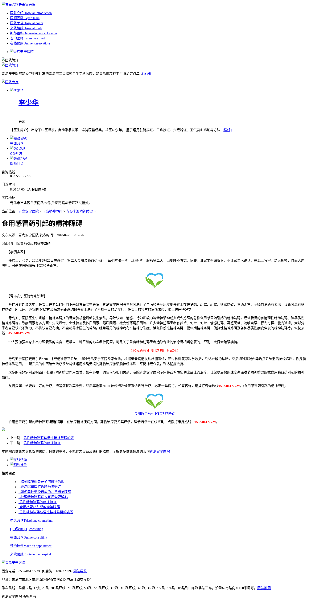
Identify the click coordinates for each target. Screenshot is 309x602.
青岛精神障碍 (52, 211)
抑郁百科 (33, 33)
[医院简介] (10, 65)
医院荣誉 (26, 23)
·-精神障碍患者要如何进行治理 (41, 482)
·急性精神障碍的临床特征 (37, 502)
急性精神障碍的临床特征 (42, 443)
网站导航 (80, 571)
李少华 (28, 102)
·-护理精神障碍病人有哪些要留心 (43, 497)
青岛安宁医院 (28, 211)
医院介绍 (31, 13)
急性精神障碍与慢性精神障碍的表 (49, 438)
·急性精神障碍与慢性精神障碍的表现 (45, 512)
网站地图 (264, 588)
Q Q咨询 (26, 529)
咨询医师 (27, 38)
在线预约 (30, 43)
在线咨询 (28, 537)
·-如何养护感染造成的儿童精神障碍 (44, 492)
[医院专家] (10, 82)
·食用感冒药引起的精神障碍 (39, 507)
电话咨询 (31, 520)
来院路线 (26, 28)
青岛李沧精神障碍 (79, 211)
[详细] (146, 73)
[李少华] (17, 90)
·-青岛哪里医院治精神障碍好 (39, 487)
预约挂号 (31, 546)
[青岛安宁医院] (18, 4)
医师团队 (25, 18)
